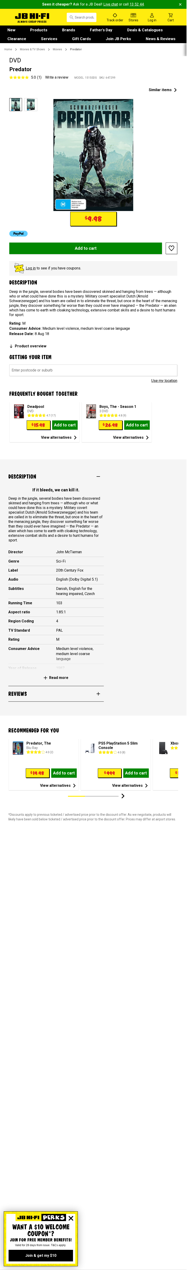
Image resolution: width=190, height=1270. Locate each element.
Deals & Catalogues (145, 30)
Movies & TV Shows (32, 49)
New (11, 30)
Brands (68, 30)
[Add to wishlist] (171, 248)
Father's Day (101, 30)
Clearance (16, 38)
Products (38, 30)
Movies (57, 49)
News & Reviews (160, 38)
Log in (31, 268)
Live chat (110, 4)
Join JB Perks (118, 38)
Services (49, 38)
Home (8, 49)
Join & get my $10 (40, 1255)
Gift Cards (81, 38)
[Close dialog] (71, 1218)
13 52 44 (137, 4)
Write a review (56, 77)
